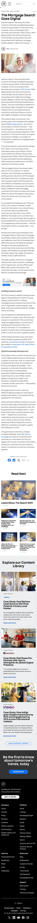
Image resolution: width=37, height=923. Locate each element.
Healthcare (5, 860)
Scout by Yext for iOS (27, 843)
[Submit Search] (33, 3)
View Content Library (18, 743)
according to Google (17, 342)
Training (23, 889)
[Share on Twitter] (18, 460)
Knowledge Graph (26, 816)
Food (3, 867)
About (3, 809)
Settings (23, 911)
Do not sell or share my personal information (18, 913)
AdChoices (26, 908)
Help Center (24, 886)
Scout (22, 809)
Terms (18, 908)
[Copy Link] (28, 460)
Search (22, 830)
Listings (23, 812)
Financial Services (8, 857)
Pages (22, 826)
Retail (3, 864)
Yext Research (25, 874)
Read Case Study (9, 623)
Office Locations (7, 826)
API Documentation (27, 893)
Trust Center (24, 871)
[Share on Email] (23, 460)
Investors (4, 823)
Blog (21, 857)
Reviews (23, 819)
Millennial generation (14, 124)
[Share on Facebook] (9, 460)
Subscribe (18, 772)
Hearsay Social (25, 833)
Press (3, 816)
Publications (24, 860)
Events (22, 867)
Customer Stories (26, 864)
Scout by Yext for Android (26, 848)
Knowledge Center (26, 878)
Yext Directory (6, 830)
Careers (4, 812)
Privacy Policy (9, 908)
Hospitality (5, 871)
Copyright (14, 911)
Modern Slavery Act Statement (8, 834)
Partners (4, 819)
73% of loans (25, 89)
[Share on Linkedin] (14, 460)
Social (22, 823)
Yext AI (22, 840)
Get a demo (10, 797)
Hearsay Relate (25, 836)
